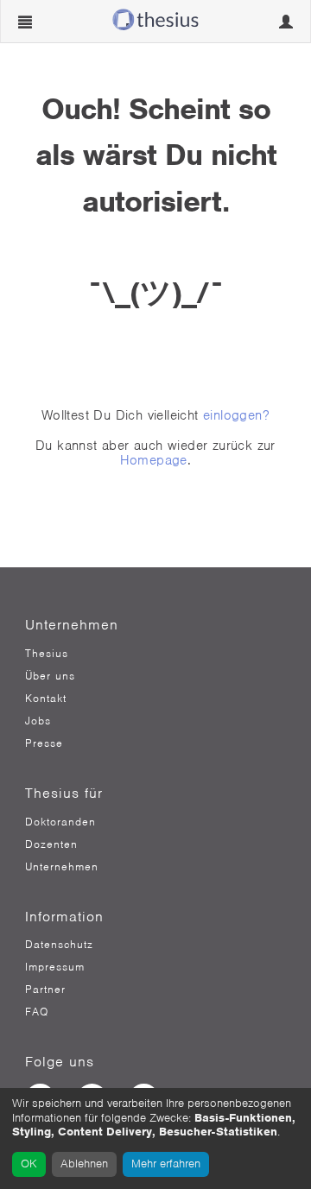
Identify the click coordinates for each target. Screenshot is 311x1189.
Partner (45, 989)
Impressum (55, 967)
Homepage (153, 460)
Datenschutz (59, 945)
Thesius (46, 654)
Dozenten (51, 844)
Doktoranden (60, 822)
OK (29, 1163)
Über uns (50, 676)
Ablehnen (84, 1163)
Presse (44, 743)
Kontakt (46, 698)
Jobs (38, 721)
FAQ (36, 1012)
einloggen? (236, 415)
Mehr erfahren (165, 1163)
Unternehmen (61, 867)
